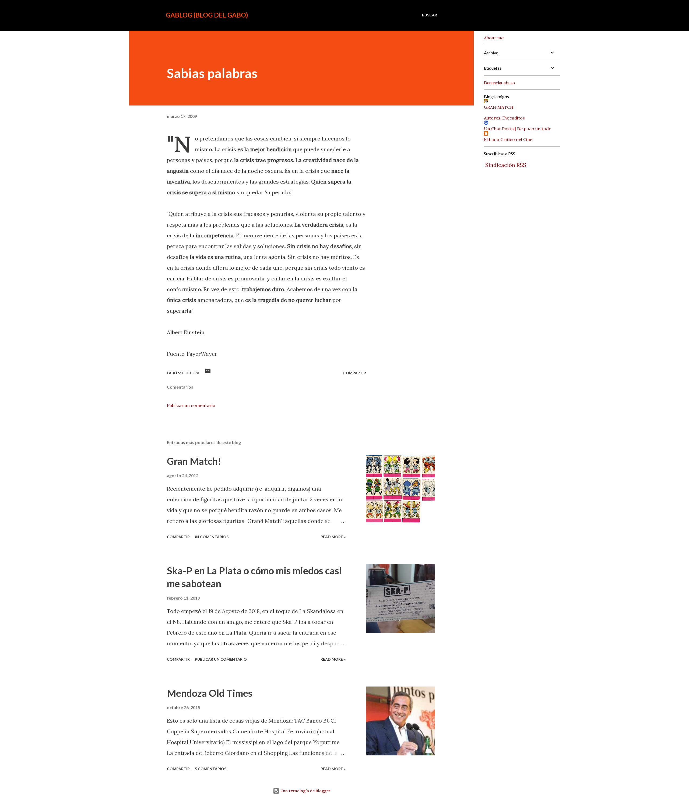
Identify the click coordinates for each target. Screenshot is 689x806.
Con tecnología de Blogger (304, 790)
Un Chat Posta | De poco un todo (517, 128)
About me (494, 37)
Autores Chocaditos (504, 118)
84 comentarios (212, 536)
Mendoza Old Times (209, 693)
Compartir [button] (354, 373)
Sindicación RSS (505, 164)
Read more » (333, 536)
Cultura (190, 373)
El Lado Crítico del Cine (508, 139)
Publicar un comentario (191, 405)
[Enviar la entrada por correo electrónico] (208, 373)
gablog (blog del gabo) (207, 15)
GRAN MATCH (499, 107)
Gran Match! (194, 461)
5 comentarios (210, 768)
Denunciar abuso (499, 82)
